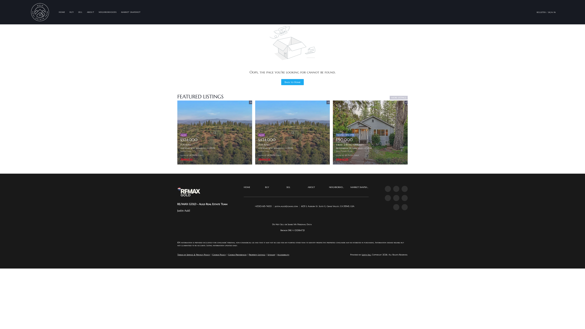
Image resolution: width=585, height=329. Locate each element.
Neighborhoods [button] (108, 12)
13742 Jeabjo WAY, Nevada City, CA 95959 (275, 148)
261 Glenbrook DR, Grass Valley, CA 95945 (354, 148)
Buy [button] (72, 12)
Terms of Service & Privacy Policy (193, 254)
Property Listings (257, 254)
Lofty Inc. (366, 254)
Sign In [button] (552, 12)
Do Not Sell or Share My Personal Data (292, 224)
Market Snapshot (131, 12)
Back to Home (293, 82)
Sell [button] (80, 12)
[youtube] (405, 198)
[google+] (405, 207)
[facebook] (388, 189)
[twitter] (405, 189)
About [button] (90, 12)
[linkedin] (396, 189)
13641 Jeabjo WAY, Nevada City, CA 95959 (197, 148)
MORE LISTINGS (398, 97)
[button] (40, 12)
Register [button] (541, 12)
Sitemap (271, 254)
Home (62, 12)
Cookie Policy (219, 254)
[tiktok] (396, 207)
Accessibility (283, 254)
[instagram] (396, 198)
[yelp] (388, 198)
